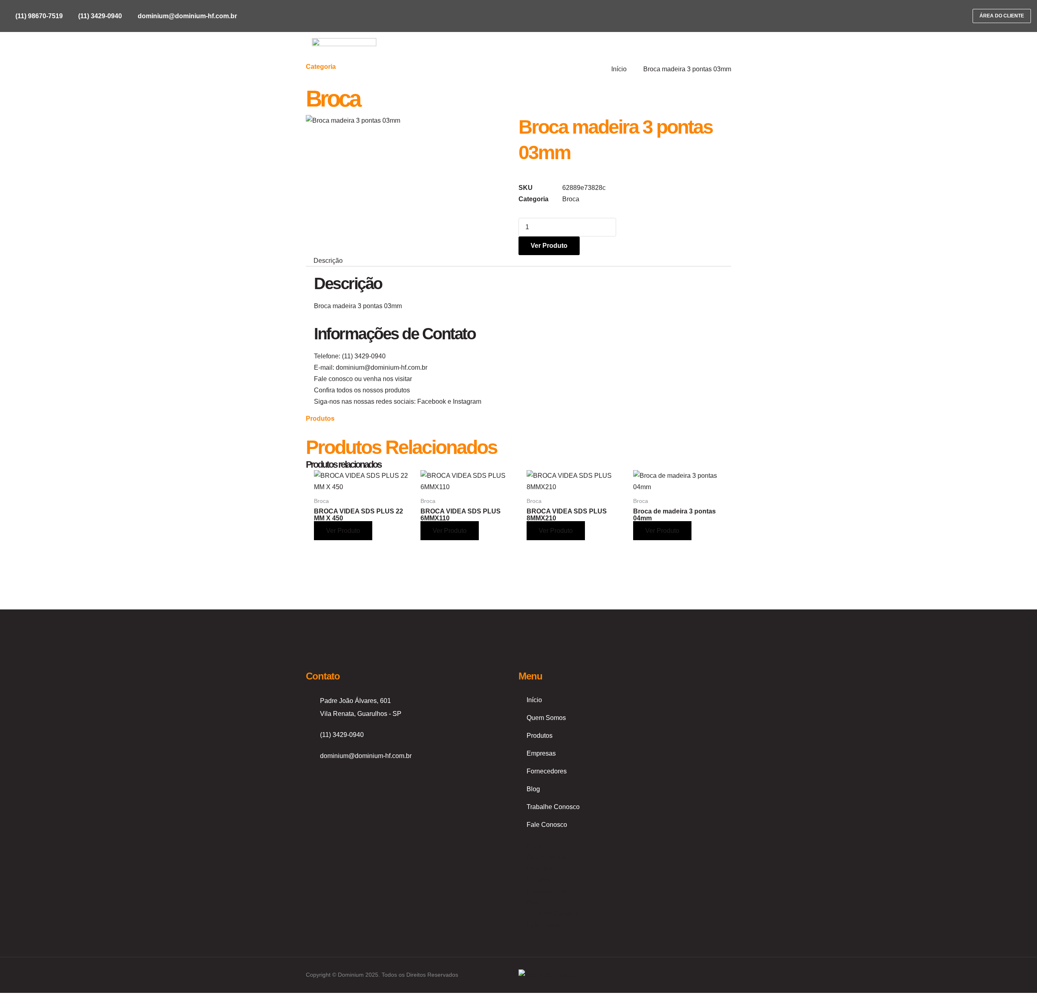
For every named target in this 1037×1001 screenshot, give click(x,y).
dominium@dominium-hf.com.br (381, 367)
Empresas (541, 753)
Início (534, 699)
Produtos (540, 735)
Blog (533, 789)
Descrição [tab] (328, 260)
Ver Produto (549, 245)
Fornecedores (547, 771)
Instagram (467, 401)
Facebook (431, 401)
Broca (333, 98)
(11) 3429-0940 (364, 356)
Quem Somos (546, 717)
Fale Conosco (547, 824)
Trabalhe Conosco (553, 806)
